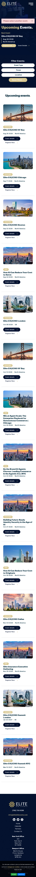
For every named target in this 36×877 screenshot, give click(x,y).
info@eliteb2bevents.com (18, 815)
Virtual (18, 93)
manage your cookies (13, 867)
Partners (18, 829)
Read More (21, 874)
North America (18, 86)
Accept (14, 874)
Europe (18, 79)
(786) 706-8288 (18, 810)
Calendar (18, 826)
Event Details (22, 45)
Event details (9, 138)
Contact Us (18, 831)
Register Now (10, 142)
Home (18, 823)
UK (18, 90)
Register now (7, 45)
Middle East (18, 82)
